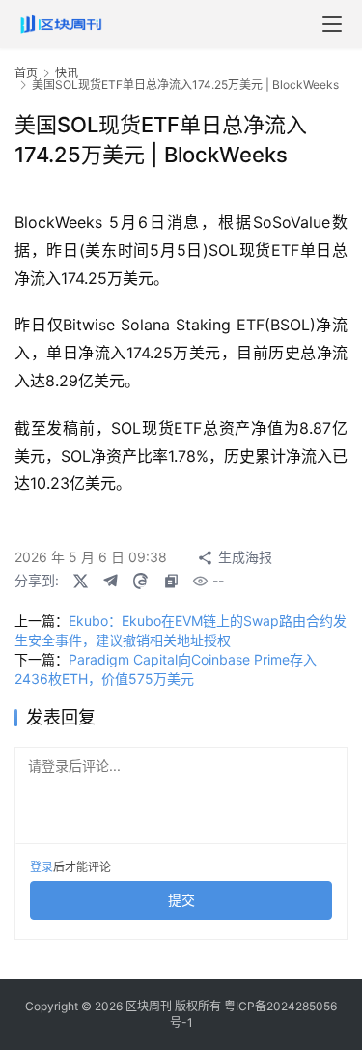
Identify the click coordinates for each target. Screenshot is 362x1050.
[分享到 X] (80, 580)
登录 (41, 867)
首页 (26, 73)
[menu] (332, 24)
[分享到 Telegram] (110, 580)
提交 (181, 900)
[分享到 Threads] (140, 580)
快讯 (66, 73)
